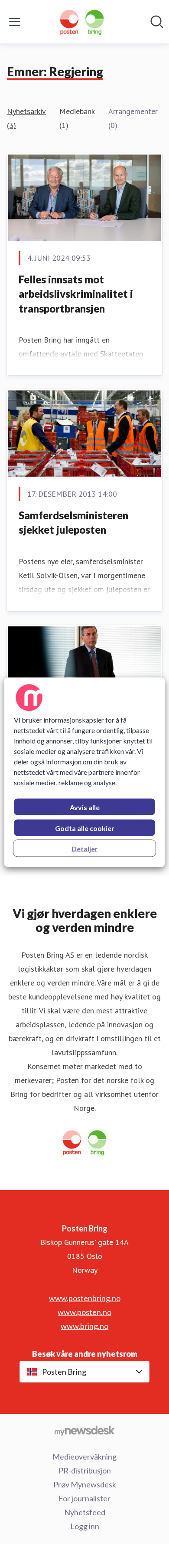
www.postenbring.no (84, 1298)
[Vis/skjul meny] (14, 21)
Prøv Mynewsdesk (84, 1484)
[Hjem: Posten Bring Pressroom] (81, 21)
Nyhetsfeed (84, 1512)
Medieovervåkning (84, 1456)
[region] (84, 772)
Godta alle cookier (84, 828)
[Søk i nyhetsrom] (157, 22)
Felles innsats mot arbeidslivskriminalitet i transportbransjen (76, 294)
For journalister (84, 1498)
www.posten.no (84, 1312)
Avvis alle (85, 807)
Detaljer (85, 848)
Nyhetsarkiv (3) (26, 118)
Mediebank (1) (76, 118)
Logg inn (84, 1526)
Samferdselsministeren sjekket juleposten (73, 522)
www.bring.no (84, 1326)
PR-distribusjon (84, 1470)
